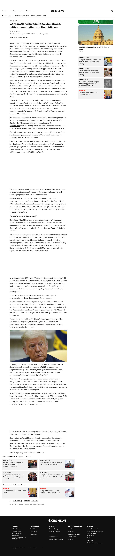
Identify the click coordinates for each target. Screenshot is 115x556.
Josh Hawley (17, 501)
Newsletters (71, 529)
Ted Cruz (35, 501)
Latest (4, 11)
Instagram (33, 534)
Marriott (27, 501)
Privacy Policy (53, 529)
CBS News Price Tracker (38, 16)
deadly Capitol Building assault (25, 68)
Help (88, 537)
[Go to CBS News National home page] (57, 11)
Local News (13, 11)
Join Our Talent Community (91, 534)
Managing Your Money (22, 16)
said (30, 220)
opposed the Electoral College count (39, 54)
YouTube (33, 529)
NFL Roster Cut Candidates (16, 534)
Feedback (90, 540)
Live (21, 11)
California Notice (54, 531)
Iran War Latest (16, 531)
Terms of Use (53, 536)
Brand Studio (72, 536)
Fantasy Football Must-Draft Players (19, 538)
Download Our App (74, 534)
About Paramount (92, 529)
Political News (16, 529)
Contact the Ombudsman (94, 543)
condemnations (35, 100)
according (61, 94)
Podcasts (70, 531)
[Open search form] (112, 11)
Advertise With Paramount (95, 531)
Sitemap (70, 539)
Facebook (33, 531)
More (28, 457)
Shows (28, 11)
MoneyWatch (6, 16)
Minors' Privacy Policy (56, 539)
